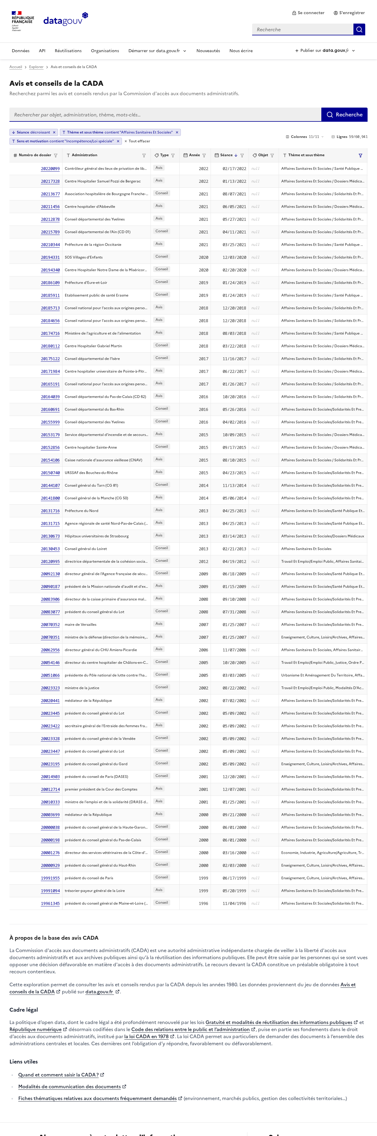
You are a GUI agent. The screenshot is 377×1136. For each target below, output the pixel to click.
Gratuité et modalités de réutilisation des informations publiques (279, 1022)
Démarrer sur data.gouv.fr (154, 51)
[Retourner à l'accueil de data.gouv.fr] (66, 20)
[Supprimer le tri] (54, 132)
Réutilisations (68, 51)
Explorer (36, 67)
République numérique (35, 1029)
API (42, 51)
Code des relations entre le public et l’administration (190, 1029)
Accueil (15, 67)
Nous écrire (241, 51)
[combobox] (308, 29)
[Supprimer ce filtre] (177, 132)
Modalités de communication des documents (69, 1086)
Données (20, 51)
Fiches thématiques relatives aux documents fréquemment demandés (97, 1098)
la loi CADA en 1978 (146, 1036)
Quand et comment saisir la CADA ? (58, 1074)
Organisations (105, 51)
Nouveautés (208, 51)
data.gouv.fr (99, 991)
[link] (308, 13)
